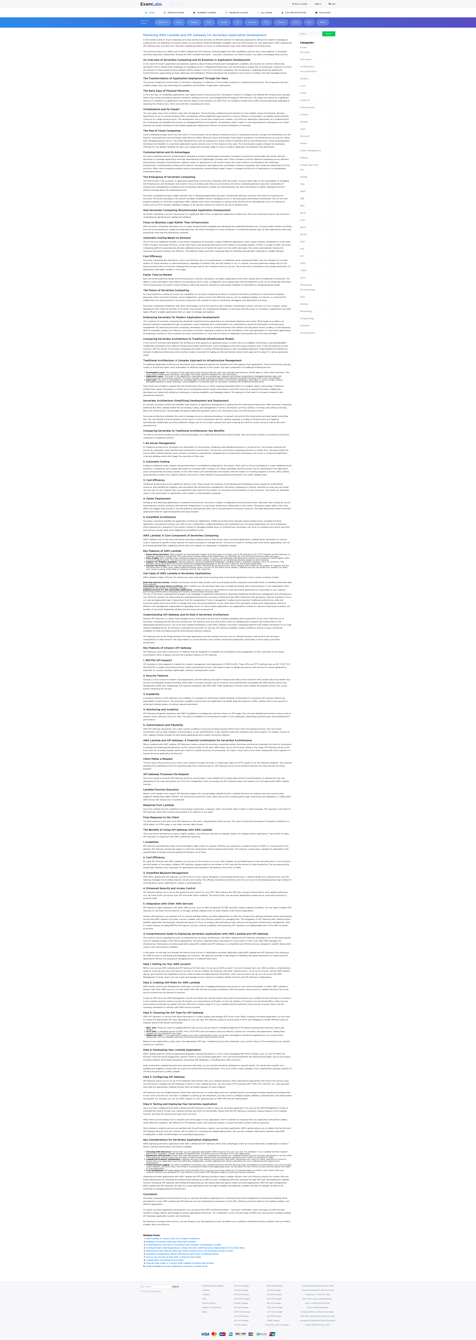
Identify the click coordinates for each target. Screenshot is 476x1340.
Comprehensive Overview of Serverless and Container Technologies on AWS (183, 1245)
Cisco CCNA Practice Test (317, 1303)
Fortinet (281, 22)
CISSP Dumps (273, 1320)
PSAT (303, 242)
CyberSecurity (307, 107)
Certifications (307, 67)
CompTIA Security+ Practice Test (317, 1286)
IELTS (303, 213)
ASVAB (303, 177)
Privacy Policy (209, 1303)
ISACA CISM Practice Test (317, 1325)
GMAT (303, 191)
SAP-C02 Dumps (242, 1312)
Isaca (296, 22)
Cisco (178, 22)
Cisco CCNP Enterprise (317, 1307)
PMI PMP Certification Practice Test (317, 1316)
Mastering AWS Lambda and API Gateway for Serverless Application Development (205, 35)
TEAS (303, 263)
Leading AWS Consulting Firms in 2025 (164, 1260)
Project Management (310, 151)
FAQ (204, 1299)
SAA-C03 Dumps (242, 1299)
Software (305, 326)
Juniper (223, 22)
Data (302, 297)
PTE (302, 249)
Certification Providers (212, 1286)
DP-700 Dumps (241, 1307)
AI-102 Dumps (240, 1325)
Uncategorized (307, 333)
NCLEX (303, 235)
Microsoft (162, 22)
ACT (302, 170)
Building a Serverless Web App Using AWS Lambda (170, 1242)
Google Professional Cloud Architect (317, 1320)
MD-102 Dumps (274, 1303)
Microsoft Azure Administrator (317, 1299)
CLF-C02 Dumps (275, 1312)
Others (303, 143)
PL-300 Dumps (274, 1290)
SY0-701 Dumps (241, 1286)
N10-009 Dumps (274, 1286)
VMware (194, 22)
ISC (237, 22)
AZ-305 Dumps (241, 1316)
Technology (306, 285)
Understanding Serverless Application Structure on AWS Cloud (176, 1266)
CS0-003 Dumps (275, 1307)
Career (303, 47)
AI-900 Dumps (241, 1303)
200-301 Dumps (241, 1294)
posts (303, 278)
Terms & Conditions (211, 1307)
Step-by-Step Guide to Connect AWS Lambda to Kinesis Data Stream (180, 1263)
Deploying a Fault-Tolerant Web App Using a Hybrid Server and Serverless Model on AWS (189, 1251)
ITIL (266, 22)
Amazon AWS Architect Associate (317, 1312)
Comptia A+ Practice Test (317, 1294)
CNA (302, 184)
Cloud (303, 93)
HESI (302, 206)
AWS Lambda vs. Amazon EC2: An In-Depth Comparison (173, 1238)
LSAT (302, 220)
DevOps (304, 304)
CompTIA (305, 100)
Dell (309, 22)
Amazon (252, 22)
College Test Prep (309, 165)
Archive (206, 1290)
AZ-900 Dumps (274, 1294)
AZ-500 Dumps (274, 1316)
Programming (307, 319)
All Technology (307, 290)
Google (304, 122)
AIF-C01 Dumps (241, 1320)
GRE (302, 199)
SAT (302, 256)
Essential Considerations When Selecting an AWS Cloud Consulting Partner (182, 1254)
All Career (305, 52)
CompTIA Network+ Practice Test (317, 1290)
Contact (206, 1294)
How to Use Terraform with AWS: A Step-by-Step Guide (173, 1257)
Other (322, 22)
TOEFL (303, 271)
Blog (204, 1312)
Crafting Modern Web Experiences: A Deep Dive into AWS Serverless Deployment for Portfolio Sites (195, 1248)
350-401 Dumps (274, 1299)
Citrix (209, 22)
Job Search (306, 60)
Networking (306, 311)
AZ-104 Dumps (241, 1290)
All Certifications (308, 72)
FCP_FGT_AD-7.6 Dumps (277, 1325)
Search (329, 34)
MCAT (303, 227)
